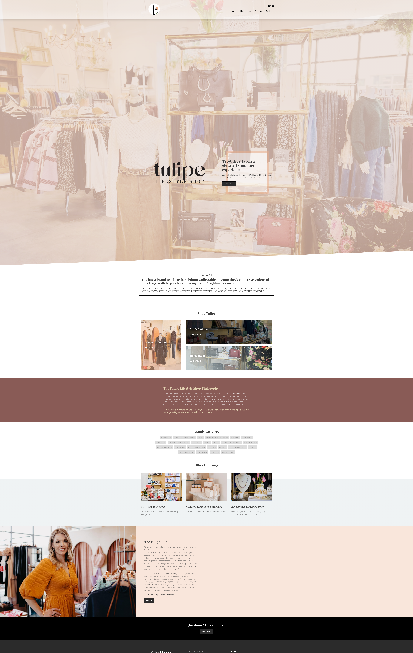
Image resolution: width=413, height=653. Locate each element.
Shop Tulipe (229, 184)
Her (241, 11)
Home (233, 11)
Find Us (269, 11)
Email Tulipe (206, 631)
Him (249, 11)
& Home (258, 11)
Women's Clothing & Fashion (194, 651)
